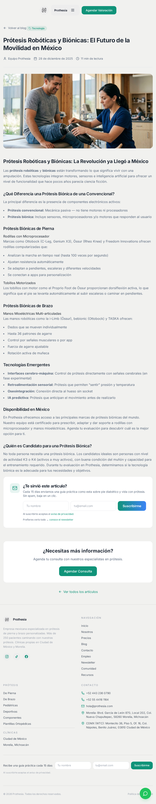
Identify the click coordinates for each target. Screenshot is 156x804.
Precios (86, 638)
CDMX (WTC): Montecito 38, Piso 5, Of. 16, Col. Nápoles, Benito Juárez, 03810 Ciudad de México (118, 725)
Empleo (86, 656)
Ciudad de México (15, 738)
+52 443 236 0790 (98, 693)
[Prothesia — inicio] (44, 10)
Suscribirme (132, 506)
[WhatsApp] (145, 793)
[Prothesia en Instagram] (7, 656)
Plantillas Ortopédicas (17, 723)
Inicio (84, 625)
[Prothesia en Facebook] (26, 656)
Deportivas (10, 711)
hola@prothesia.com (99, 706)
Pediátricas (10, 705)
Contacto (87, 650)
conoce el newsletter (61, 519)
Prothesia (60, 10)
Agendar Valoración (99, 10)
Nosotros (87, 631)
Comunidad (88, 668)
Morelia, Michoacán (16, 744)
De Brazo (9, 699)
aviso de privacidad (62, 513)
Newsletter (88, 662)
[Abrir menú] (72, 10)
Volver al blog (17, 28)
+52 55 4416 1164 (97, 699)
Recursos (87, 674)
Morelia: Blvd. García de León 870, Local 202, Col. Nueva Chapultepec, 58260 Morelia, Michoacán (119, 714)
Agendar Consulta (78, 571)
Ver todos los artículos (80, 592)
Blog (84, 644)
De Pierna (9, 693)
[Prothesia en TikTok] (16, 656)
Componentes (12, 717)
